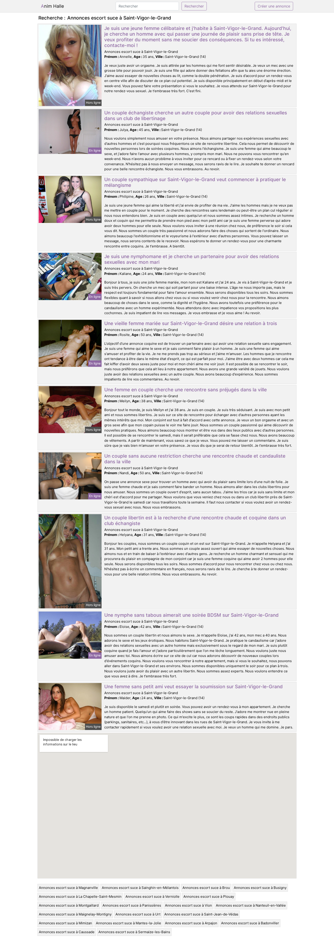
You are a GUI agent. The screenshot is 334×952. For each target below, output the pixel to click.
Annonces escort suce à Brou (206, 887)
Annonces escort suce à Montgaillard (69, 905)
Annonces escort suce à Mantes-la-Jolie (128, 923)
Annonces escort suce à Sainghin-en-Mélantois (140, 887)
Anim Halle (52, 6)
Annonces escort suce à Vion (188, 905)
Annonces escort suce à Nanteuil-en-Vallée (251, 905)
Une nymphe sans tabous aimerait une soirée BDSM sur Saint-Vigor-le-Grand (191, 615)
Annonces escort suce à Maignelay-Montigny (75, 914)
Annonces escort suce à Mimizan (65, 923)
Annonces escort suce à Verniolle (152, 896)
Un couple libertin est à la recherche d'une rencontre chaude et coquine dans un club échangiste (195, 520)
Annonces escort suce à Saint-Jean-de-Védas (201, 914)
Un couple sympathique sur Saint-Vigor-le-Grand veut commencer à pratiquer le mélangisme (195, 182)
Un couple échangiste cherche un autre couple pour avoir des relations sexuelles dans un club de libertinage (195, 115)
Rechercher (194, 6)
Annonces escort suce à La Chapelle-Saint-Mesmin (80, 896)
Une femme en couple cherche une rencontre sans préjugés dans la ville (185, 389)
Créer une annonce (274, 6)
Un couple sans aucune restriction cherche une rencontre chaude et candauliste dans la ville (194, 458)
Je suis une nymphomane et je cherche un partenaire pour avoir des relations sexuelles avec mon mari (191, 259)
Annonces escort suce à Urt (137, 914)
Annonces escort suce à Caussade (67, 932)
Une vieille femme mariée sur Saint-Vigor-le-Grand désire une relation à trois (190, 323)
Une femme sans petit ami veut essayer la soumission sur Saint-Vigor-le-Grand (193, 686)
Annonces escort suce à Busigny (260, 887)
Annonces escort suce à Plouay (208, 896)
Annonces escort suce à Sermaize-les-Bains (134, 932)
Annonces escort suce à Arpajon (191, 923)
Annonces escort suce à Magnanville (68, 887)
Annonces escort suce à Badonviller (250, 923)
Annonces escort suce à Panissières (131, 905)
